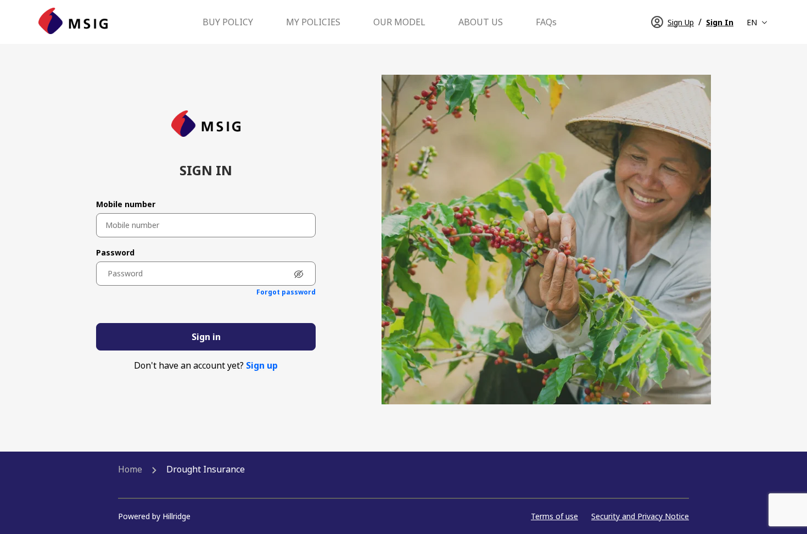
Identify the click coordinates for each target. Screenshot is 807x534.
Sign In (719, 22)
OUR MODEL (399, 22)
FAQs (546, 22)
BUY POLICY (228, 22)
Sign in (206, 337)
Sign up (262, 365)
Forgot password (286, 292)
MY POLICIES (313, 22)
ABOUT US (480, 22)
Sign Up (681, 22)
